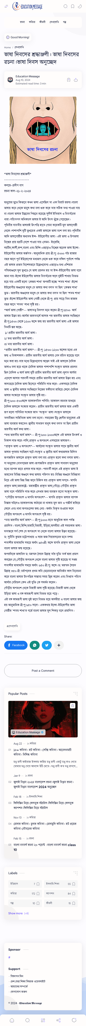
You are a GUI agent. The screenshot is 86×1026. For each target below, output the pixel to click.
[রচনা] (22, 22)
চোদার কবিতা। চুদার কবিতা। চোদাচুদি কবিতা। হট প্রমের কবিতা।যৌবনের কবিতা (45, 826)
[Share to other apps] (59, 645)
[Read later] (69, 80)
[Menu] (43, 1020)
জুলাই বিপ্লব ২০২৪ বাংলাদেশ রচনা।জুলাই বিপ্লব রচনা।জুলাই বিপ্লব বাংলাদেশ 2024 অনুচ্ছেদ (44, 784)
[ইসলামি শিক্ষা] (35, 797)
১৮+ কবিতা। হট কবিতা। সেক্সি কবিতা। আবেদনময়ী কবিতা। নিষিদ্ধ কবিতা (42, 752)
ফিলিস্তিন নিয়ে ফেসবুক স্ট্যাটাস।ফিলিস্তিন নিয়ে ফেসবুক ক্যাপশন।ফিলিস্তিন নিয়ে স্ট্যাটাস (43, 805)
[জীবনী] (42, 22)
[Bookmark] (73, 6)
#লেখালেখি (12, 626)
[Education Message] (28, 76)
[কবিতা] (32, 22)
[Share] (58, 1020)
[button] (80, 6)
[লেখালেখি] (54, 22)
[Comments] (74, 1020)
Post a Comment (43, 671)
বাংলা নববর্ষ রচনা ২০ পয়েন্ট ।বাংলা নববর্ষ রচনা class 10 (45, 847)
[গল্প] (64, 22)
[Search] (65, 6)
